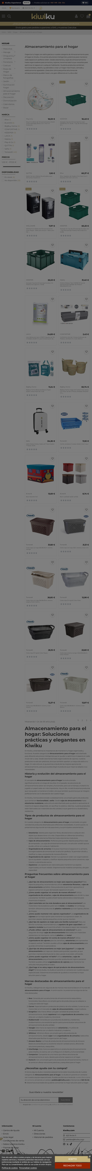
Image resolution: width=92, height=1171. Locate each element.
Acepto (72, 1159)
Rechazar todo (72, 1165)
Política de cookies (10, 1168)
